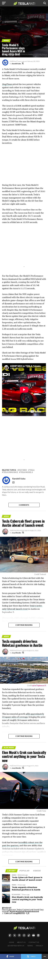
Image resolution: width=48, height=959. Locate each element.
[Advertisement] (24, 165)
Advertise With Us (16, 946)
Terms (30, 946)
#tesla (12, 911)
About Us (21, 942)
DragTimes (7, 84)
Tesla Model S (26, 472)
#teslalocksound (31, 911)
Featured (23, 470)
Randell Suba (16, 64)
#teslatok (20, 911)
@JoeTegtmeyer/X (39, 685)
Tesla (31, 470)
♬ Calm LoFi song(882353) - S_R (15, 913)
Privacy (39, 946)
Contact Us (34, 942)
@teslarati (6, 908)
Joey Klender (16, 533)
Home (11, 942)
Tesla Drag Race (10, 472)
